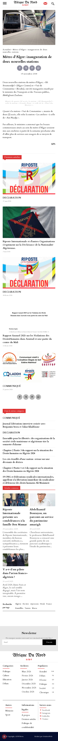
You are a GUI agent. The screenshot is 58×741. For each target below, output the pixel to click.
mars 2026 (26, 671)
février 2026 (27, 675)
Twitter (45, 719)
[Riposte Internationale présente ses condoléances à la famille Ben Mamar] (15, 499)
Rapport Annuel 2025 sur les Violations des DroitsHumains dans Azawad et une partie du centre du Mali (27, 339)
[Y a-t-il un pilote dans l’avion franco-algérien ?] (15, 559)
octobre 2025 (28, 691)
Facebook (46, 710)
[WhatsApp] (38, 68)
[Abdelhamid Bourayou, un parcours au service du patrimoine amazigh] (42, 499)
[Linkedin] (41, 716)
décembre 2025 (29, 683)
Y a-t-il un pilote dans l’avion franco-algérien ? (15, 573)
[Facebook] (19, 68)
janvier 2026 (27, 679)
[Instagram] (41, 713)
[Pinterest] (32, 68)
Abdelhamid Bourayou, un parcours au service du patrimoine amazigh (42, 517)
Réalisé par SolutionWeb (43, 736)
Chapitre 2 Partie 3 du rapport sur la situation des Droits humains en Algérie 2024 (28, 452)
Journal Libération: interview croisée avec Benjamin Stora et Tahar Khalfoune (24, 425)
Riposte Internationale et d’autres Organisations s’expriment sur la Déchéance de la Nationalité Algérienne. (29, 245)
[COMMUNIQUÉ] (29, 367)
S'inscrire (49, 642)
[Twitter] (26, 68)
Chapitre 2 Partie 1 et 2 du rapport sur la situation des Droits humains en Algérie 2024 (28, 469)
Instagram (46, 713)
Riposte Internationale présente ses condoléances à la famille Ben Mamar (15, 517)
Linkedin (46, 716)
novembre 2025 (29, 687)
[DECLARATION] (29, 178)
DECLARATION (12, 197)
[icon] (45, 4)
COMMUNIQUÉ (12, 386)
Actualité (7, 49)
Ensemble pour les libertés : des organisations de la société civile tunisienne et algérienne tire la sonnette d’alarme (29, 441)
